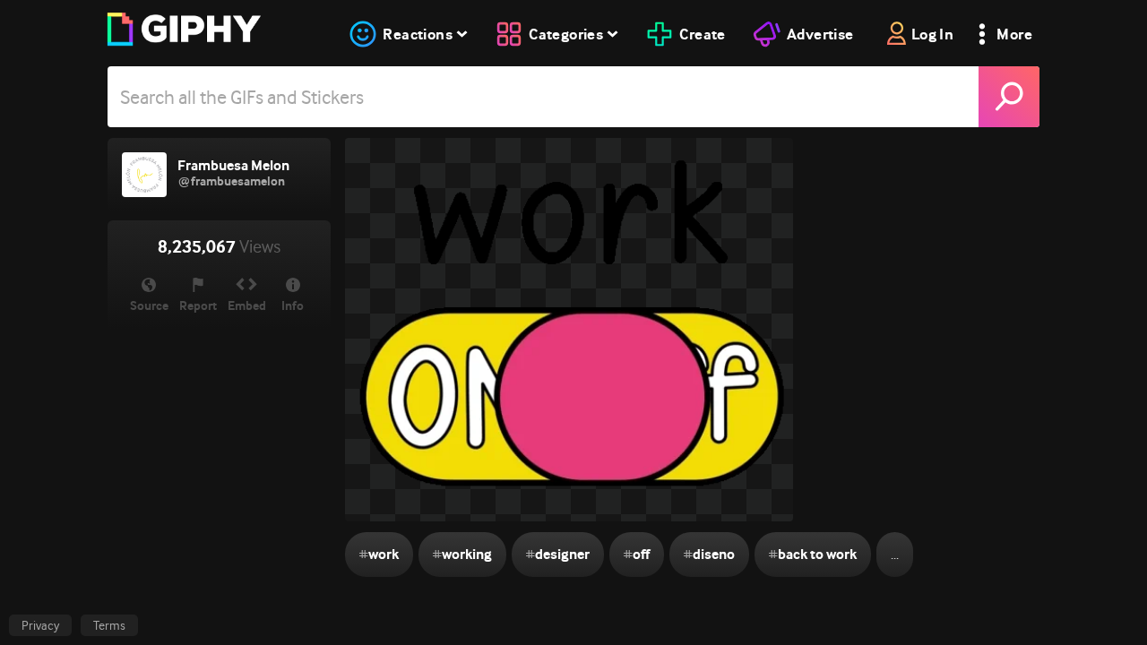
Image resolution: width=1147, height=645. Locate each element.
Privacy (40, 625)
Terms (109, 625)
